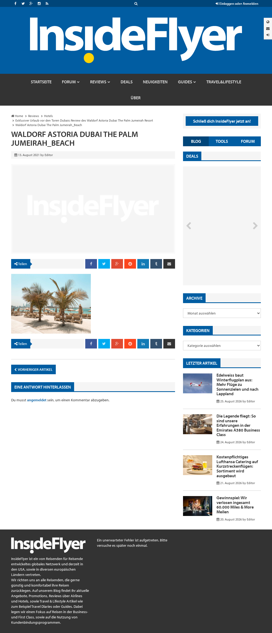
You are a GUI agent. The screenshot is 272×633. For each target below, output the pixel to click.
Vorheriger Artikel (35, 369)
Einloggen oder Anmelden (238, 3)
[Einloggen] (267, 35)
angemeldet (36, 400)
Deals (192, 156)
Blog (196, 141)
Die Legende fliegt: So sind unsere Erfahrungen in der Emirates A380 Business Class (238, 425)
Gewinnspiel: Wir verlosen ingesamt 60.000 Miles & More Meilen (235, 504)
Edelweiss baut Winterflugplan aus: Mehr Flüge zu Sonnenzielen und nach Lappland (237, 384)
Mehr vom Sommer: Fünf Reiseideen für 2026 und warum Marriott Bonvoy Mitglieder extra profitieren (216, 260)
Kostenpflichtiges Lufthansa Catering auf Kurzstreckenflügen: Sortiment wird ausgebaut (237, 466)
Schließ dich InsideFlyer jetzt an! (222, 121)
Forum (248, 141)
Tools (222, 141)
